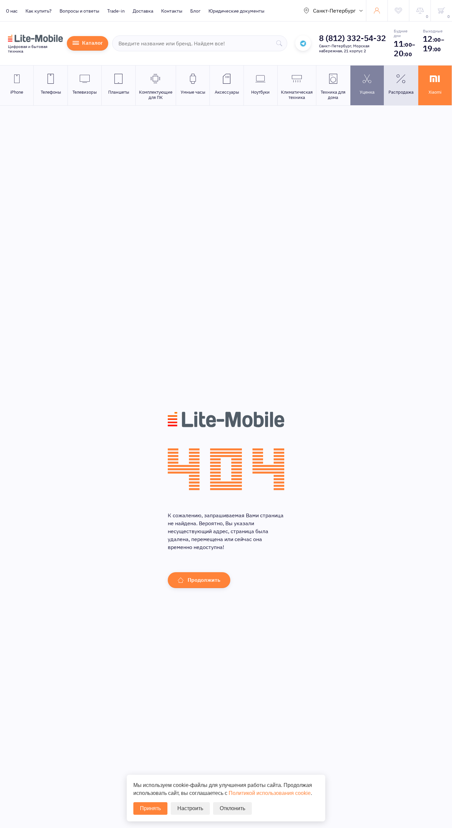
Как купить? (38, 11)
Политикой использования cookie (270, 793)
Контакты (171, 11)
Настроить (190, 808)
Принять (150, 808)
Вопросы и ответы (79, 11)
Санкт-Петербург (334, 10)
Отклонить (232, 808)
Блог (195, 11)
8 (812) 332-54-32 (352, 38)
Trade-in (116, 11)
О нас (12, 11)
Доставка (143, 11)
